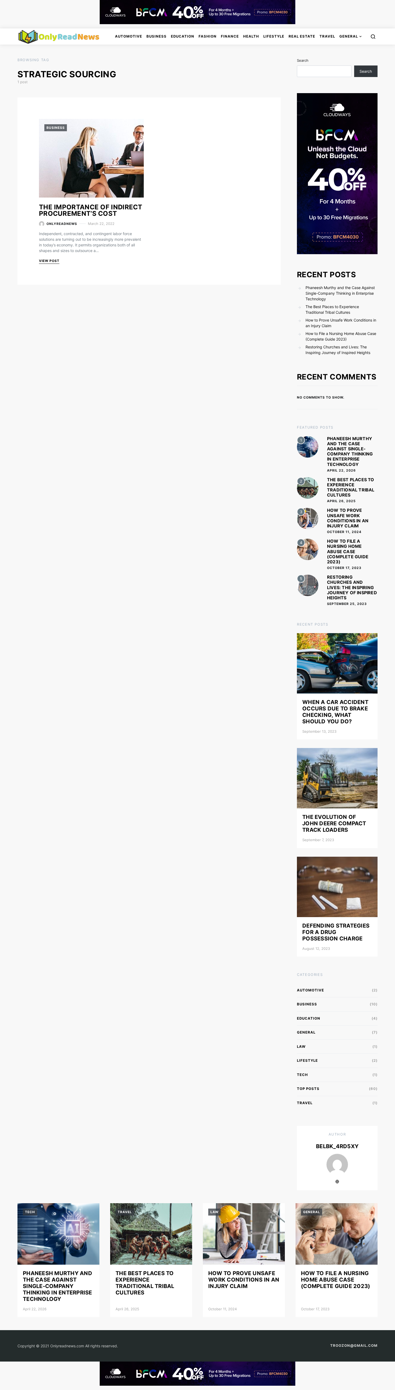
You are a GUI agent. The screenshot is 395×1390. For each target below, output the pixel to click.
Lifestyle (273, 36)
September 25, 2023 (347, 604)
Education (182, 36)
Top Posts (308, 1088)
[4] (307, 549)
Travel (327, 36)
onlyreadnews (61, 224)
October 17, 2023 (344, 568)
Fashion (208, 36)
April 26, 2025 (341, 501)
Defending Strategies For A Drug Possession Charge (335, 932)
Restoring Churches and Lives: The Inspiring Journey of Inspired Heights (338, 350)
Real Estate (302, 36)
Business (156, 36)
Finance (230, 36)
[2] (307, 487)
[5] (307, 585)
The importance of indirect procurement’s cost (90, 210)
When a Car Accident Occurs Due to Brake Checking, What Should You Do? (335, 712)
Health (251, 36)
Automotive (128, 36)
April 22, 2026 (341, 470)
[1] (307, 446)
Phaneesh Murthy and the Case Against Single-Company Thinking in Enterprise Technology (340, 293)
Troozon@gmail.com (354, 1345)
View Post (49, 261)
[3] (307, 518)
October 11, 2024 (344, 532)
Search (302, 60)
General (348, 36)
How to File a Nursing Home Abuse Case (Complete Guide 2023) (341, 336)
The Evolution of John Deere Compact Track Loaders (334, 823)
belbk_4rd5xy (337, 1146)
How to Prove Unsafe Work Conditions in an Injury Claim (341, 323)
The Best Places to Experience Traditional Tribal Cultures (332, 309)
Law (301, 1046)
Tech (302, 1074)
